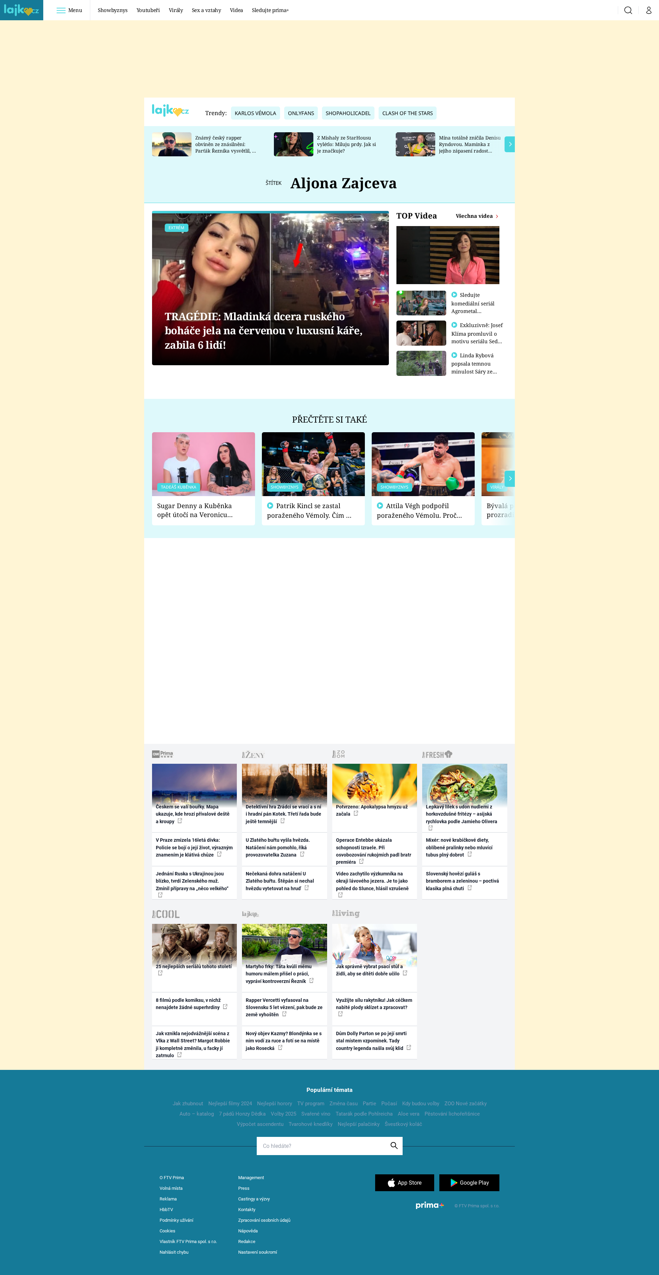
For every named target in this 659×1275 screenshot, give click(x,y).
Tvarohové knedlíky (311, 1124)
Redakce (246, 1241)
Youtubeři (148, 10)
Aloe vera (408, 1114)
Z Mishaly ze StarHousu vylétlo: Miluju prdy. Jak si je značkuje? (346, 144)
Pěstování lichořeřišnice (452, 1114)
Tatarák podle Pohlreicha (364, 1114)
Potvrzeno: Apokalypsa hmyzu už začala (372, 810)
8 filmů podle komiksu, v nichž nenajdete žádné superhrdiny (188, 1003)
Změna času (344, 1103)
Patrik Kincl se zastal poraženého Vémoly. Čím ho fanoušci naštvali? (310, 510)
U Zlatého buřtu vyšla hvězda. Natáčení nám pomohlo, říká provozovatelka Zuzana (278, 847)
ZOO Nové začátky (465, 1103)
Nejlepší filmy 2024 (230, 1103)
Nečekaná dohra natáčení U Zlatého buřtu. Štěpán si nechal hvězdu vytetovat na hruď (280, 881)
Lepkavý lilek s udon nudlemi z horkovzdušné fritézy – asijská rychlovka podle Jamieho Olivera (461, 814)
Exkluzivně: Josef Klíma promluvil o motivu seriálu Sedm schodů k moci (477, 337)
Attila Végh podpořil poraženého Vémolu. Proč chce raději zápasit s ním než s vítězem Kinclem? (416, 510)
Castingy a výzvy (254, 1198)
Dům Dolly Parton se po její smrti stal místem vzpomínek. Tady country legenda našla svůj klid (371, 1041)
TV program (310, 1103)
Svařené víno (316, 1114)
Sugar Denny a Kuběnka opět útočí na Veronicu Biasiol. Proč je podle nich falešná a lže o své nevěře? (198, 510)
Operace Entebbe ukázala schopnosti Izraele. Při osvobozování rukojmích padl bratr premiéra (373, 851)
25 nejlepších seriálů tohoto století (194, 966)
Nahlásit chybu (174, 1252)
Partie (369, 1103)
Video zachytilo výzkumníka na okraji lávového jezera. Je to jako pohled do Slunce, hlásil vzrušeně (372, 881)
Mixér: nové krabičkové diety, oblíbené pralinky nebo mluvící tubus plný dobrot (459, 847)
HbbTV (166, 1209)
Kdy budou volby (420, 1103)
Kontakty (246, 1209)
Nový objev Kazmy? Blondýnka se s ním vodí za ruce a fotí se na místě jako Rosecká (284, 1041)
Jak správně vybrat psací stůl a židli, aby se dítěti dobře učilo (369, 970)
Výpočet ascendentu (260, 1124)
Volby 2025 (283, 1114)
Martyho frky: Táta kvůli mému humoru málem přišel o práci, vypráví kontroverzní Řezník (279, 974)
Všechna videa (475, 215)
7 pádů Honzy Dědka (242, 1114)
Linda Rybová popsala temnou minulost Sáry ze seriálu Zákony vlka (475, 367)
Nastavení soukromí (257, 1252)
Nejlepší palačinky (359, 1124)
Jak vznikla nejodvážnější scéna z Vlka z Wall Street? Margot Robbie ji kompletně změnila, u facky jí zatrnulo (193, 1044)
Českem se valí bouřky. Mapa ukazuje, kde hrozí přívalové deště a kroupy (193, 814)
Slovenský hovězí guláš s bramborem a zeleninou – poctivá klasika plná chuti (462, 881)
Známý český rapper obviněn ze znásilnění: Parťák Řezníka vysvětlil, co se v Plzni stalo (226, 147)
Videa (236, 10)
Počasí (389, 1103)
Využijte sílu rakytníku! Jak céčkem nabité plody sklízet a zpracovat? (374, 1003)
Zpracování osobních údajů (264, 1220)
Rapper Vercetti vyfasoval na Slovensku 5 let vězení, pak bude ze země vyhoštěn (284, 1007)
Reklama (168, 1198)
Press (244, 1188)
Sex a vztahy (206, 10)
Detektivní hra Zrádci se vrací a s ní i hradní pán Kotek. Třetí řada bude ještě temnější (283, 814)
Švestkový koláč (403, 1124)
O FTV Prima (172, 1177)
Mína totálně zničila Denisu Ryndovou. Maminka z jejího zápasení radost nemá (470, 147)
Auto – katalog (197, 1114)
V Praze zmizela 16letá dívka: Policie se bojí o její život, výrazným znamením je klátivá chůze (194, 847)
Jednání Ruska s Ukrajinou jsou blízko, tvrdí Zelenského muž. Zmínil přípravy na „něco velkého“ (192, 881)
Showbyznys (112, 10)
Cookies (167, 1230)
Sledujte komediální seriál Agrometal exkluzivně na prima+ (473, 310)
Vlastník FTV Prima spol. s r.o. (188, 1241)
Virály (176, 10)
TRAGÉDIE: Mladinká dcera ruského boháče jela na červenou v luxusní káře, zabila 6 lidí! (263, 330)
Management (251, 1177)
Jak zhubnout (188, 1103)
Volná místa (171, 1188)
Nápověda (248, 1230)
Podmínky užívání (176, 1220)
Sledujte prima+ (270, 10)
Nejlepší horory (274, 1103)
